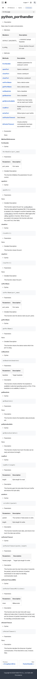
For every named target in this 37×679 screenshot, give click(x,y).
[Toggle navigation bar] (2, 2)
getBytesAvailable (8, 101)
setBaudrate (6, 91)
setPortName (6, 82)
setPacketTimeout (8, 117)
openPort (5, 69)
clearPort (5, 78)
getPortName (7, 87)
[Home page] (3, 7)
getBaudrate (6, 95)
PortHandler (6, 64)
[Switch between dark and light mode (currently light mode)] (30, 2)
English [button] (25, 2)
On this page (6, 12)
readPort (5, 108)
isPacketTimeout (8, 124)
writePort (5, 113)
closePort (5, 73)
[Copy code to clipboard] (33, 151)
